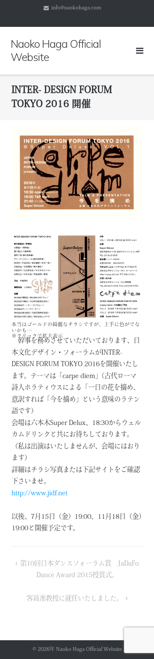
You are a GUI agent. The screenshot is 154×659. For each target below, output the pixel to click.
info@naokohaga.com (76, 8)
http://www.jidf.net (40, 493)
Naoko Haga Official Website (91, 649)
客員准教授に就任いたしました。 (75, 598)
